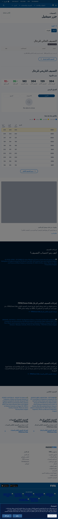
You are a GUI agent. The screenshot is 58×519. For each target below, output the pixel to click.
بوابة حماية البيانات (53, 512)
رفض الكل (7, 516)
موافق (17, 516)
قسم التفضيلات (52, 516)
